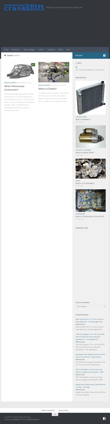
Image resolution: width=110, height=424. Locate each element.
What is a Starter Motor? (85, 152)
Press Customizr (33, 419)
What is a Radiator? (83, 119)
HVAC (41, 50)
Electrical (51, 50)
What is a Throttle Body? (85, 183)
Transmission (80, 214)
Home (6, 50)
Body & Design (29, 50)
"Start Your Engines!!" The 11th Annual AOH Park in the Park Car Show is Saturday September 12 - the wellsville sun (90, 336)
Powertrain (15, 50)
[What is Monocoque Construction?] (19, 71)
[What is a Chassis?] (53, 72)
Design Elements (10, 83)
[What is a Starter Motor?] (91, 136)
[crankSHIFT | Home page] (24, 7)
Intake (78, 181)
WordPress (16, 419)
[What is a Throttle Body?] (91, 169)
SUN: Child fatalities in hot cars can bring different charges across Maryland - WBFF (90, 371)
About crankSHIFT (48, 410)
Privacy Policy (63, 410)
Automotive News (82, 315)
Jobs (68, 50)
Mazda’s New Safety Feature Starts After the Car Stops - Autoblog (90, 386)
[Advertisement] (55, 31)
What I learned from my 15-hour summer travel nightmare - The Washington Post (89, 320)
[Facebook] (104, 55)
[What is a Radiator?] (91, 98)
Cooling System (81, 117)
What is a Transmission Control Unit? (90, 216)
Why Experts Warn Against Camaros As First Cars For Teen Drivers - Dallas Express (90, 355)
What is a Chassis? (47, 88)
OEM (60, 50)
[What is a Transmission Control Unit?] (91, 200)
